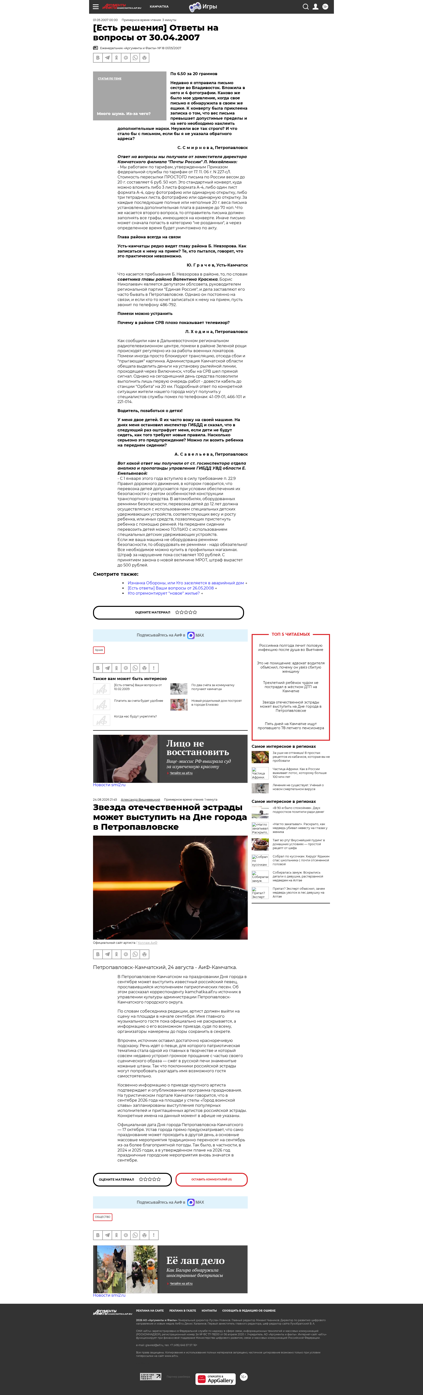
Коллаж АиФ (147, 943)
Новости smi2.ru (109, 785)
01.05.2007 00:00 (105, 20)
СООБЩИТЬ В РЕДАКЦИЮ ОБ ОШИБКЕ (249, 1310)
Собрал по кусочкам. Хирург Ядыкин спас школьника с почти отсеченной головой (301, 860)
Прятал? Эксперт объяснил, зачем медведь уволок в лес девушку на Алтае (299, 892)
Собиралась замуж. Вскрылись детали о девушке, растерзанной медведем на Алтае (298, 876)
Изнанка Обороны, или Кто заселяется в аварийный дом (186, 583)
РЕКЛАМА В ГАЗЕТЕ (182, 1310)
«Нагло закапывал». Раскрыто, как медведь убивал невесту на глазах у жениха (300, 828)
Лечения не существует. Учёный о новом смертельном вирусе (298, 787)
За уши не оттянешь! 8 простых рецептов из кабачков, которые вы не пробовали (301, 756)
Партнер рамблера (178, 1376)
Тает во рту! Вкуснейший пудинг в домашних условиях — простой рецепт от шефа (299, 844)
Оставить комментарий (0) (211, 1179)
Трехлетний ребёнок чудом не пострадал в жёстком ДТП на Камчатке (290, 687)
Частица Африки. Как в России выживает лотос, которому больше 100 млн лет (300, 773)
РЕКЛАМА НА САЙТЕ (150, 1310)
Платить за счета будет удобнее (138, 701)
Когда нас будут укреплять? (135, 716)
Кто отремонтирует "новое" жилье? (164, 593)
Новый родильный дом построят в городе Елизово (216, 702)
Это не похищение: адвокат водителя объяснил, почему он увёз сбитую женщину (291, 667)
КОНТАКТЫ (209, 1310)
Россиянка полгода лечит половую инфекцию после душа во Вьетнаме (290, 648)
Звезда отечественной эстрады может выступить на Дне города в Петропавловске (291, 706)
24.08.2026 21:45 (105, 799)
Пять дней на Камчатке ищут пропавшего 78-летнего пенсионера (291, 726)
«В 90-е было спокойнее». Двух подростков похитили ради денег (298, 810)
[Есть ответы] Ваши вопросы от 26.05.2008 (171, 588)
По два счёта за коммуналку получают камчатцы (213, 687)
